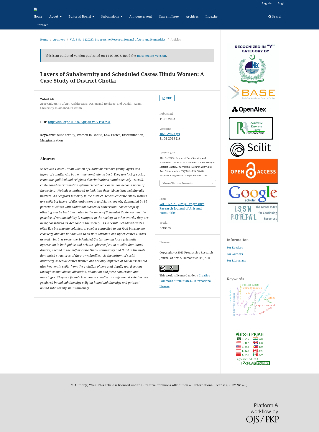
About (54, 16)
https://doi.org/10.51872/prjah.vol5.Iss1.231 (79, 122)
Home (38, 16)
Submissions (110, 16)
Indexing (212, 16)
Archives (192, 16)
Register (267, 3)
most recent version (151, 56)
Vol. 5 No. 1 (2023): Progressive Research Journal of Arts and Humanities (118, 39)
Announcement (140, 16)
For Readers (235, 247)
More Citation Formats (178, 183)
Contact (42, 25)
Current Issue (169, 16)
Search (276, 16)
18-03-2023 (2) (170, 134)
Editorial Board (80, 16)
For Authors (235, 254)
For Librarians (236, 260)
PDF (169, 98)
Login (281, 3)
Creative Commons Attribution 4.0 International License (186, 280)
